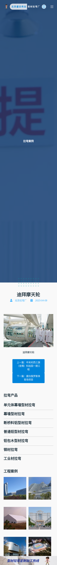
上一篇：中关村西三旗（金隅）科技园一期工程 (28, 366)
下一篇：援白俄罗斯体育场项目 (28, 378)
